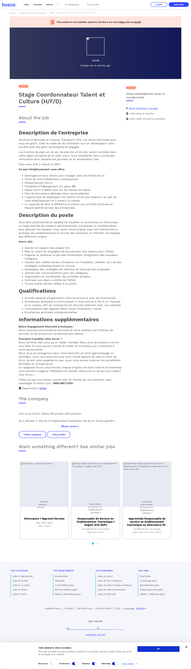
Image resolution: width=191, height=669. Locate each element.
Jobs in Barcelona (22, 576)
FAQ (117, 608)
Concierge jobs (148, 580)
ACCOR (137, 22)
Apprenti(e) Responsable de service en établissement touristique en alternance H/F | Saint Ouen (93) (147, 523)
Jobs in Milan (19, 589)
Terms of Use (84, 608)
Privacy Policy (103, 608)
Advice (49, 4)
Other (122, 22)
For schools (92, 4)
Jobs (26, 4)
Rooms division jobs (66, 589)
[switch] (74, 663)
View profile (58, 434)
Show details (128, 664)
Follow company (32, 434)
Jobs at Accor (105, 576)
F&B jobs (59, 580)
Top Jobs (143, 570)
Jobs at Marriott (106, 594)
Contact (68, 608)
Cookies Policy (52, 608)
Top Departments (63, 570)
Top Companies (104, 570)
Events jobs (61, 576)
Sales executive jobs (151, 589)
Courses (37, 4)
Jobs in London (21, 585)
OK (158, 649)
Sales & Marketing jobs (68, 594)
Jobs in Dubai (20, 580)
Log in (159, 4)
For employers (72, 4)
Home (13, 13)
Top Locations (19, 570)
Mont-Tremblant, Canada (143, 108)
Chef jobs (145, 576)
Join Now (179, 4)
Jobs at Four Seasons (109, 580)
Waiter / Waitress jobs (152, 594)
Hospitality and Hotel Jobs (32, 13)
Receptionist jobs (149, 585)
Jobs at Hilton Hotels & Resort (114, 585)
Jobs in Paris (19, 594)
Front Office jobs (64, 585)
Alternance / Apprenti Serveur (44, 518)
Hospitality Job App (95, 634)
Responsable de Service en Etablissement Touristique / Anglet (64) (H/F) (96, 521)
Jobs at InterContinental (111, 589)
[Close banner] (186, 647)
